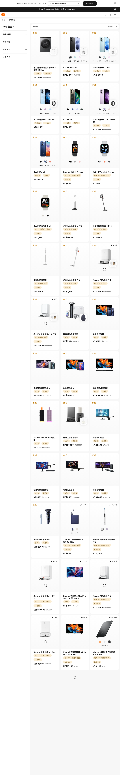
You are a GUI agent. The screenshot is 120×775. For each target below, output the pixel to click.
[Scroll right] (86, 61)
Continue (89, 3)
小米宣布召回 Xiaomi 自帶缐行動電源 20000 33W (57, 9)
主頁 (3, 20)
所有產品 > (8, 26)
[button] (115, 3)
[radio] (70, 57)
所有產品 (12, 20)
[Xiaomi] (3, 14)
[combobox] (36, 27)
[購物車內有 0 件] (110, 14)
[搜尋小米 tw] (104, 14)
